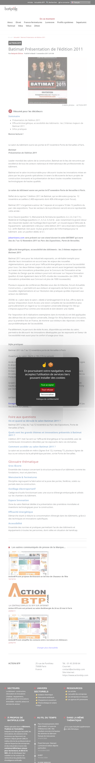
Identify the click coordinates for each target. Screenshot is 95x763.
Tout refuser (47, 389)
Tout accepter (47, 385)
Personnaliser (47, 394)
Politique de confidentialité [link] (47, 399)
